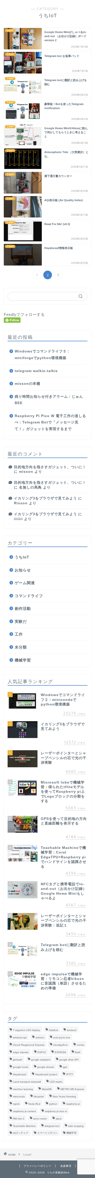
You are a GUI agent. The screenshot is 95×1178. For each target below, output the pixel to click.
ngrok (16, 1103)
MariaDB (47, 1089)
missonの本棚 (27, 384)
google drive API (69, 1059)
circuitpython (60, 1044)
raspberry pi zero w (56, 1111)
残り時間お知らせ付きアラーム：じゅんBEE (49, 400)
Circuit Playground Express (28, 1044)
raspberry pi (73, 1103)
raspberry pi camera (24, 1111)
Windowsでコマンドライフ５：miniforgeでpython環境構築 (42, 354)
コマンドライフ (29, 596)
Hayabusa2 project (46, 1074)
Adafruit (53, 1030)
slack (59, 1118)
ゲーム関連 (25, 583)
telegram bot (52, 1126)
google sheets (45, 1067)
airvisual (71, 1030)
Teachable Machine (24, 1126)
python (53, 1103)
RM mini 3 (18, 1118)
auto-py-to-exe (61, 1037)
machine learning (23, 1089)
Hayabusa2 (19, 1074)
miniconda (19, 1096)
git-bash (17, 1059)
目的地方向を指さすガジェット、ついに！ (50, 467)
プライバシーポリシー (37, 1166)
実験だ (21, 621)
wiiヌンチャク (20, 1132)
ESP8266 (60, 1052)
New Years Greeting (64, 1096)
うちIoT (22, 557)
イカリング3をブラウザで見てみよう (45, 498)
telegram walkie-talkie (36, 371)
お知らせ (23, 570)
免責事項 (65, 1166)
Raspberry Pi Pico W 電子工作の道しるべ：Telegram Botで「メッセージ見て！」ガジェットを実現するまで (50, 422)
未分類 (21, 647)
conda (80, 1044)
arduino (39, 1037)
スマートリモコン (47, 1132)
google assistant (40, 1059)
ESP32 (41, 1052)
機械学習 (23, 660)
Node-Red (34, 1103)
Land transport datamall (27, 1081)
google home (20, 1067)
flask (77, 1052)
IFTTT (69, 1074)
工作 (19, 634)
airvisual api (20, 1037)
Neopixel (39, 1096)
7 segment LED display (26, 1030)
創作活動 (23, 608)
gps (65, 1067)
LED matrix (56, 1081)
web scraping (76, 1126)
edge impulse (21, 1052)
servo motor (40, 1118)
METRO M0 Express (72, 1089)
